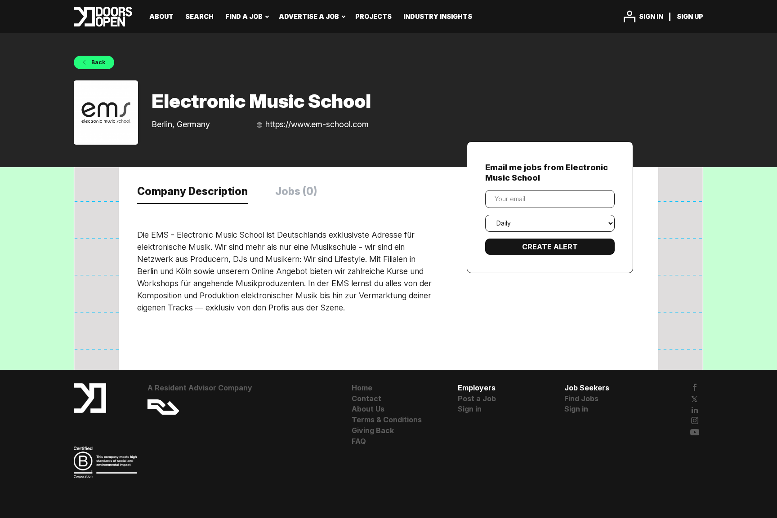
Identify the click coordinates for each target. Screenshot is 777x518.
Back (97, 62)
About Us (368, 408)
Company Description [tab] (192, 191)
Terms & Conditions (387, 419)
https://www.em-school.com (317, 124)
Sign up (690, 16)
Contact (366, 398)
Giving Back (373, 430)
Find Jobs (581, 398)
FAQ (359, 441)
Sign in (651, 16)
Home (362, 387)
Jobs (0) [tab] (296, 191)
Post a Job (477, 398)
